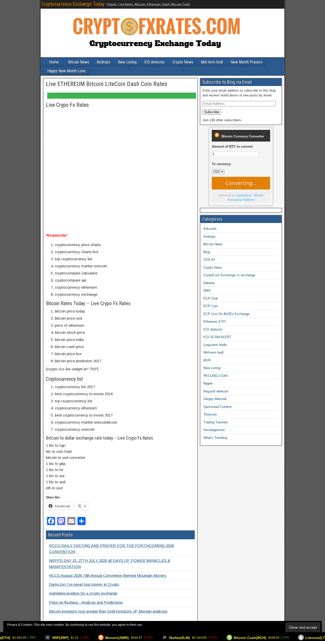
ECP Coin (210, 306)
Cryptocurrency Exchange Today (73, 4)
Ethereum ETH (214, 321)
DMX (207, 290)
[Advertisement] (120, 136)
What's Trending (215, 438)
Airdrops (103, 62)
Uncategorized (213, 430)
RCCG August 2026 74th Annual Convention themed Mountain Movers (107, 575)
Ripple (208, 383)
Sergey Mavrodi (214, 399)
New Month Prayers (246, 62)
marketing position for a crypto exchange (83, 593)
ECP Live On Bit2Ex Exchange (226, 314)
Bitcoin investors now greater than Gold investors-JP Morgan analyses (108, 611)
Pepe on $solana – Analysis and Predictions (86, 602)
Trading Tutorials (215, 422)
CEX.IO (209, 260)
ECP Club (210, 298)
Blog (206, 252)
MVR (207, 360)
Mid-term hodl (213, 352)
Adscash (209, 229)
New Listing (127, 62)
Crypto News (182, 62)
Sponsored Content (217, 407)
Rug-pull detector (215, 391)
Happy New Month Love (66, 70)
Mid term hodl (212, 62)
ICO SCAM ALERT (217, 337)
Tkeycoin (210, 414)
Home (54, 62)
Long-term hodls (215, 345)
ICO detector (154, 62)
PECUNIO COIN (215, 376)
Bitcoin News (78, 62)
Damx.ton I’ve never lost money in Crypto (84, 584)
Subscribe (211, 112)
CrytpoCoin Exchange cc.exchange (229, 275)
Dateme (209, 283)
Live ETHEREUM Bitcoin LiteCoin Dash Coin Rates (106, 84)
